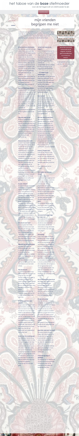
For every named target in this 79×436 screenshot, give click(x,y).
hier (63, 64)
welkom (25, 12)
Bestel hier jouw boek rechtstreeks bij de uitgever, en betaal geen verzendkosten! (66, 52)
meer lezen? (74, 12)
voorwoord (33, 12)
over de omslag (55, 12)
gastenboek (11, 21)
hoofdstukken (43, 12)
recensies (65, 12)
